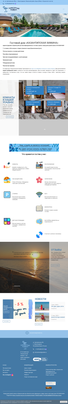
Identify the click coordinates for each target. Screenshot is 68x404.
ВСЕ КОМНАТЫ (10, 116)
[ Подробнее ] (54, 308)
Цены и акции (27, 368)
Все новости (38, 324)
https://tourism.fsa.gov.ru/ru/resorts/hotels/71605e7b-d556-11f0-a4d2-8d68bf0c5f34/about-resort (36, 395)
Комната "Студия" (32, 87)
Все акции (6, 321)
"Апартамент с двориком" (55, 102)
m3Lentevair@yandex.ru (41, 352)
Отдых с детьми (50, 375)
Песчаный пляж (7, 368)
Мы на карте (6, 370)
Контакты (5, 372)
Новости (26, 374)
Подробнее (6, 311)
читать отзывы (55, 265)
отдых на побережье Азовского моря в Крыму (43, 68)
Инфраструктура (28, 372)
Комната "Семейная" (54, 87)
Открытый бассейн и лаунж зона (54, 369)
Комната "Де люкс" (32, 102)
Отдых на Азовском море (30, 377)
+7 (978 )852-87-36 (40, 349)
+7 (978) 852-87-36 (9, 3)
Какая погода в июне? (58, 317)
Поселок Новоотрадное (30, 370)
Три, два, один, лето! (57, 306)
